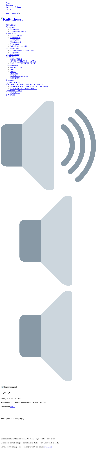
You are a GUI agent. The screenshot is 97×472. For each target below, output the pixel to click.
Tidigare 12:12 (15, 53)
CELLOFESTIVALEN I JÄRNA (23, 61)
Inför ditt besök (16, 36)
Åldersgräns (14, 40)
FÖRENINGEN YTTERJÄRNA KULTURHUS (24, 84)
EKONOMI (15, 78)
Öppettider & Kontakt (14, 91)
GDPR (8, 9)
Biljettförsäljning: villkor (19, 46)
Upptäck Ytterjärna (13, 82)
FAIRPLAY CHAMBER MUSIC (23, 63)
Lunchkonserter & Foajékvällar (22, 50)
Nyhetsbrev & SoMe (13, 7)
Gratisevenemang (12, 48)
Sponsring (9, 5)
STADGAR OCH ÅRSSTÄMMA (23, 89)
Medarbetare (15, 93)
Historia (13, 72)
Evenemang (10, 27)
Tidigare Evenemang (18, 31)
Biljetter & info (11, 33)
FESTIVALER (11, 57)
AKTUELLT (11, 25)
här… (12, 407)
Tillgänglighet (15, 42)
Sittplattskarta (15, 38)
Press (8, 3)
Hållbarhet (14, 74)
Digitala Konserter (12, 55)
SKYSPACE (10, 95)
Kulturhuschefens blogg (19, 76)
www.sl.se (48, 447)
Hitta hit (13, 70)
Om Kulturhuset (12, 65)
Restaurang (10, 80)
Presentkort (14, 44)
